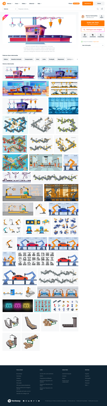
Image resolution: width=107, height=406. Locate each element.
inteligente (70, 59)
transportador (29, 59)
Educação (19, 383)
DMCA (41, 376)
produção (51, 59)
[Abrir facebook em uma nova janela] (23, 401)
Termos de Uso (71, 401)
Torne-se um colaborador (65, 381)
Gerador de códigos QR (22, 393)
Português (88, 378)
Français (87, 383)
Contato (64, 376)
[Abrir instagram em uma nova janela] (26, 401)
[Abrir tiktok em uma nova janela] (33, 401)
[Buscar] (98, 9)
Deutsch (87, 380)
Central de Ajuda (66, 373)
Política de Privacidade (82, 401)
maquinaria (61, 59)
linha (44, 59)
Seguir (101, 17)
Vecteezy (18, 376)
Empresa (18, 380)
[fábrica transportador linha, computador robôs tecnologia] (61, 192)
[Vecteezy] (4, 3)
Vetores (9, 3)
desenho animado (16, 59)
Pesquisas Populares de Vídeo (46, 388)
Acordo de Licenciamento (46, 373)
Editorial (31, 3)
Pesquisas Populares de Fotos (46, 384)
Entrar (99, 3)
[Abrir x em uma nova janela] (36, 401)
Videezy (18, 378)
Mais (39, 3)
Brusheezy (19, 373)
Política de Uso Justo (93, 401)
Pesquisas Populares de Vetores (46, 381)
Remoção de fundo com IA (23, 391)
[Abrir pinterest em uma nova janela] (31, 401)
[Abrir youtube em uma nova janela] (39, 401)
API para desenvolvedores (23, 385)
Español (87, 376)
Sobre (63, 378)
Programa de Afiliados (46, 378)
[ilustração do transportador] (12, 322)
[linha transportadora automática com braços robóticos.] (18, 209)
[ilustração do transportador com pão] (31, 322)
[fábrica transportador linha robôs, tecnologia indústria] (63, 105)
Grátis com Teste (93, 23)
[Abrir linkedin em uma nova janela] (28, 401)
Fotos (16, 3)
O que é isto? (96, 41)
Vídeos (24, 3)
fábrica (6, 59)
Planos (70, 3)
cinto (37, 59)
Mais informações (86, 45)
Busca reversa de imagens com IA (23, 388)
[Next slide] (75, 59)
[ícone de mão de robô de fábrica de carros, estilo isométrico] (30, 292)
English (87, 373)
